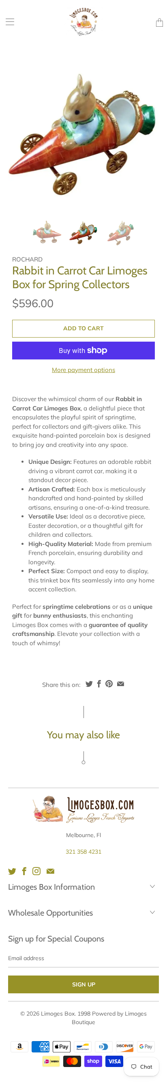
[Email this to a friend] (120, 683)
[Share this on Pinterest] (109, 683)
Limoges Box (58, 1013)
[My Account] (7, 21)
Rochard (27, 259)
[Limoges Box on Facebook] (24, 871)
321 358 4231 (83, 851)
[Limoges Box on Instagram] (36, 871)
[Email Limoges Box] (50, 871)
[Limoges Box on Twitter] (12, 871)
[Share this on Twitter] (89, 683)
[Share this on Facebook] (99, 683)
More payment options (83, 370)
